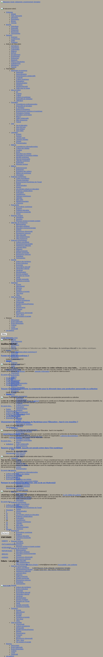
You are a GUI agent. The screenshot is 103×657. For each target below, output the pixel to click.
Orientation (20, 500)
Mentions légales (32, 565)
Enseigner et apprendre (14, 475)
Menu (4, 334)
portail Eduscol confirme (12, 434)
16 (7, 524)
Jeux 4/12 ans (21, 453)
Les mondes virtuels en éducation (27, 515)
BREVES (5, 554)
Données (19, 545)
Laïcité (18, 637)
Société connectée (22, 605)
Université (14, 654)
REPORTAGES (7, 551)
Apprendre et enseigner (19, 396)
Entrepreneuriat (21, 493)
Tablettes (19, 523)
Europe (18, 610)
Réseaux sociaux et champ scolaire (28, 546)
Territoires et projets (23, 607)
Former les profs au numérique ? (15, 356)
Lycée (13, 652)
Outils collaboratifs (22, 444)
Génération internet (22, 594)
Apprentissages (21, 400)
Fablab (18, 509)
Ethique (18, 631)
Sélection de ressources (19, 548)
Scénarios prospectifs (23, 538)
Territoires (14, 608)
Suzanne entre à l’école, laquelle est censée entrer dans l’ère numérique (32, 448)
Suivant (8, 529)
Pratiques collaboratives (24, 516)
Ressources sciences (23, 559)
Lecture (18, 467)
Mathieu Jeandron (15, 437)
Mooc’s (18, 442)
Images (18, 513)
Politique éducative (22, 536)
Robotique (19, 582)
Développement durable (24, 569)
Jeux (12, 449)
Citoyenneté (20, 624)
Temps (18, 539)
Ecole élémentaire (17, 649)
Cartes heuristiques (22, 504)
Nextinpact (21, 371)
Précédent (9, 510)
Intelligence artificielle (23, 571)
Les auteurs (10, 656)
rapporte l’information (42, 371)
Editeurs (14, 377)
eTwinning (19, 529)
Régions (19, 614)
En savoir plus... (6, 375)
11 (7, 515)
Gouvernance (20, 633)
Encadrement (15, 380)
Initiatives (19, 410)
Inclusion (19, 635)
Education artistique (23, 552)
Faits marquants (16, 341)
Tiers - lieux (20, 640)
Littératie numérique (23, 486)
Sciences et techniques (19, 566)
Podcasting (20, 518)
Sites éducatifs (21, 561)
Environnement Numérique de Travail (29, 508)
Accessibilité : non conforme (67, 565)
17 (7, 526)
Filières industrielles (18, 387)
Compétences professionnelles (16, 383)
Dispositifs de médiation (24, 424)
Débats (13, 340)
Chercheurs (15, 373)
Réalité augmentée (22, 578)
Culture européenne (23, 626)
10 (7, 513)
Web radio (19, 525)
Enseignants (10, 378)
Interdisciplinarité (22, 412)
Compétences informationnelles (27, 472)
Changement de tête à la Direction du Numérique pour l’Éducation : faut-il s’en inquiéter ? (39, 422)
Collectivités (15, 375)
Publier (8, 409)
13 (7, 519)
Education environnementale (26, 553)
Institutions (9, 380)
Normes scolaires (22, 599)
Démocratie (20, 628)
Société (13, 585)
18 (7, 528)
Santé (18, 603)
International (20, 612)
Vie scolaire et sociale (23, 642)
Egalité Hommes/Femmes (25, 629)
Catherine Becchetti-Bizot (69, 436)
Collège (13, 651)
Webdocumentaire (22, 527)
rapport (36, 401)
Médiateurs (15, 391)
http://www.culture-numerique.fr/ (26, 352)
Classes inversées (22, 506)
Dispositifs (14, 354)
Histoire (18, 555)
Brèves (13, 347)
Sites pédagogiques (23, 562)
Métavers (19, 575)
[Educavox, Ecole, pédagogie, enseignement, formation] (20, 2)
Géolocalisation (21, 511)
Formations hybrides (23, 439)
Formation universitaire (24, 440)
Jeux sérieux (20, 454)
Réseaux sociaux (22, 490)
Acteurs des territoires (23, 587)
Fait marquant (10, 427)
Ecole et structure (22, 589)
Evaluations (20, 407)
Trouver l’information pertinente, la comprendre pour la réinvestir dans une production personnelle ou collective (49, 389)
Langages (14, 458)
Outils (13, 366)
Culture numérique (22, 405)
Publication (20, 488)
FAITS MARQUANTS (9, 544)
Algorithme (19, 543)
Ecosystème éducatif (23, 592)
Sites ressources (21, 446)
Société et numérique (13, 416)
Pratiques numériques (18, 502)
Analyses (14, 363)
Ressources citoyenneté (24, 557)
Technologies (20, 584)
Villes (18, 621)
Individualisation (21, 409)
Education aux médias (23, 479)
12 (7, 517)
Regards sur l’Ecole (23, 601)
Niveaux (9, 644)
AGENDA (5, 557)
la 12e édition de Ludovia (72, 495)
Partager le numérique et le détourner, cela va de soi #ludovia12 (28, 483)
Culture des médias (22, 474)
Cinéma (18, 419)
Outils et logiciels (22, 576)
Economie (19, 591)
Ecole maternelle (17, 647)
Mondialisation (21, 598)
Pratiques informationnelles (15, 414)
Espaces (19, 534)
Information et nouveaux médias (27, 481)
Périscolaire (15, 645)
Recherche (15, 357)
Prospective (15, 530)
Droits (18, 477)
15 (7, 522)
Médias (13, 470)
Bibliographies (21, 550)
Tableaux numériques (23, 522)
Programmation (21, 469)
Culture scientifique (22, 568)
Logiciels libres (21, 573)
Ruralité (18, 615)
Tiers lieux (19, 619)
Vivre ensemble (16, 622)
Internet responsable (23, 485)
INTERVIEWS (6, 547)
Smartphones (20, 520)
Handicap (19, 596)
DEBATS (5, 541)
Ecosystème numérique (24, 532)
